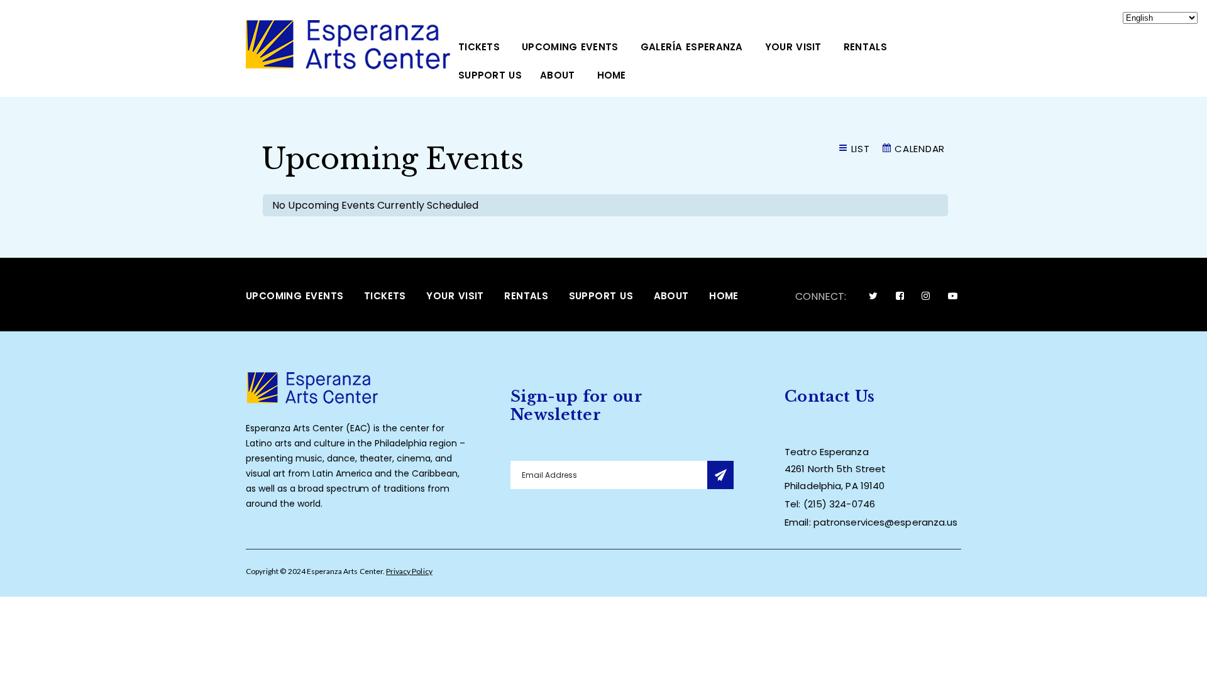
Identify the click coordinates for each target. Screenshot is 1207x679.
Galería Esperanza (692, 46)
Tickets (479, 46)
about (671, 295)
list (860, 148)
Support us (490, 75)
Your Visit (793, 46)
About (557, 75)
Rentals (865, 46)
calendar (920, 148)
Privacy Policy (409, 571)
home (611, 75)
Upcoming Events (570, 46)
